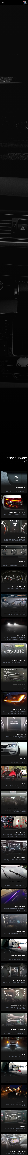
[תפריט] (2, 2)
